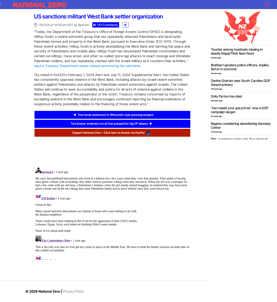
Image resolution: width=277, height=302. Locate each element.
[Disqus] (112, 212)
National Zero (49, 291)
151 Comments (107, 25)
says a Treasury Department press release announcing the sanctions (87, 66)
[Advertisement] (112, 148)
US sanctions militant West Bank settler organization (98, 16)
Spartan (83, 25)
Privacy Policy (73, 291)
